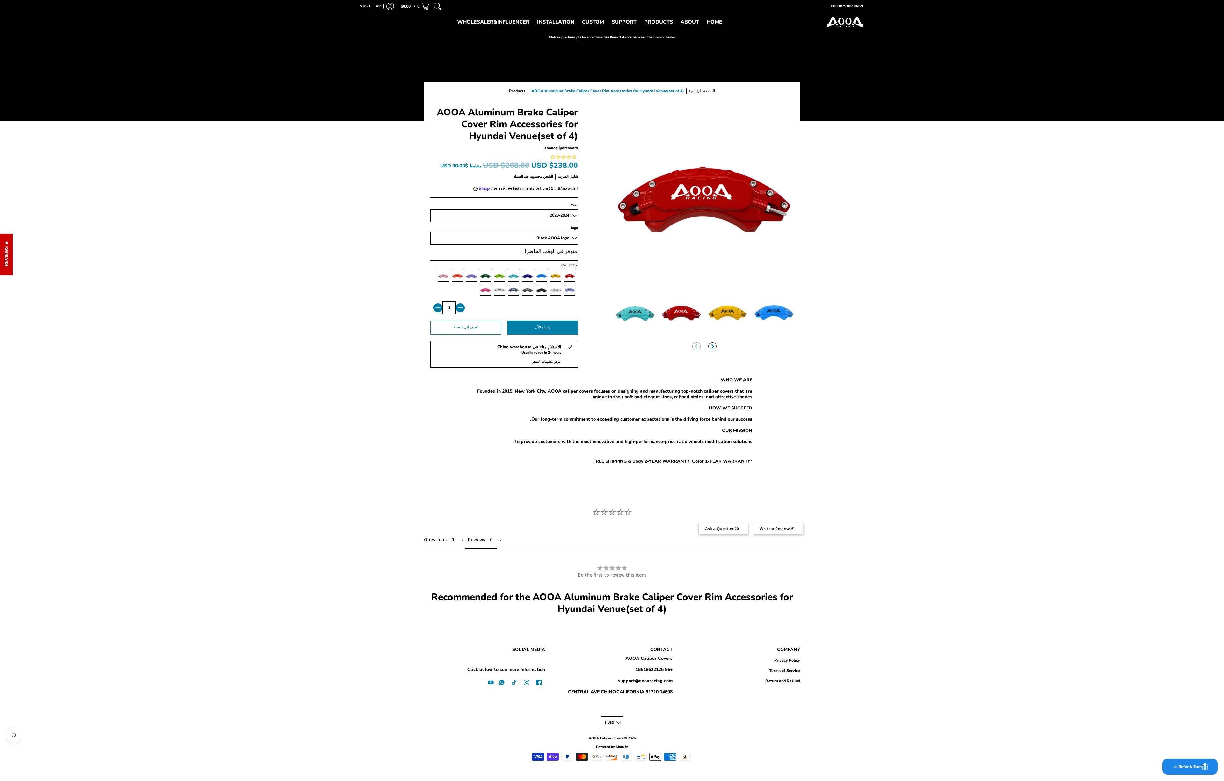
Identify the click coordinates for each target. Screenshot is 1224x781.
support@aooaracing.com (645, 681)
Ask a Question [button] (720, 529)
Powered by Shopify (612, 746)
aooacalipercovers (561, 148)
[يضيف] (437, 307)
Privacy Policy (787, 660)
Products (517, 90)
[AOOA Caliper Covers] (845, 22)
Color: (569, 265)
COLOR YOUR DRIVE (847, 6)
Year (574, 205)
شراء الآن (542, 327)
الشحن (548, 176)
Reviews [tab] (476, 539)
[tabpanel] (612, 422)
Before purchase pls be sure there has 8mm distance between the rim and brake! (612, 37)
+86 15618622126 (654, 670)
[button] (414, 6)
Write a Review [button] (775, 529)
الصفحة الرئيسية (702, 90)
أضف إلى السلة (466, 327)
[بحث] (437, 6)
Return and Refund (782, 680)
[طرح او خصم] (460, 307)
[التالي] (712, 346)
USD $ (365, 6)
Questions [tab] (435, 539)
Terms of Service (784, 670)
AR (378, 6)
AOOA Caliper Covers (649, 658)
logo (574, 227)
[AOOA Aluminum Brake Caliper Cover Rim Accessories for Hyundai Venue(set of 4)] (635, 312)
